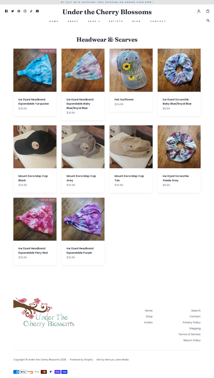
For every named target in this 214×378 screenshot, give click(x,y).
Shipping (195, 328)
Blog (136, 21)
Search (196, 310)
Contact (158, 21)
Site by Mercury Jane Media (112, 359)
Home (54, 21)
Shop (93, 21)
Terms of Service (189, 334)
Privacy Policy (192, 322)
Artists (116, 21)
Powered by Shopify (81, 359)
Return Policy (192, 340)
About (73, 21)
